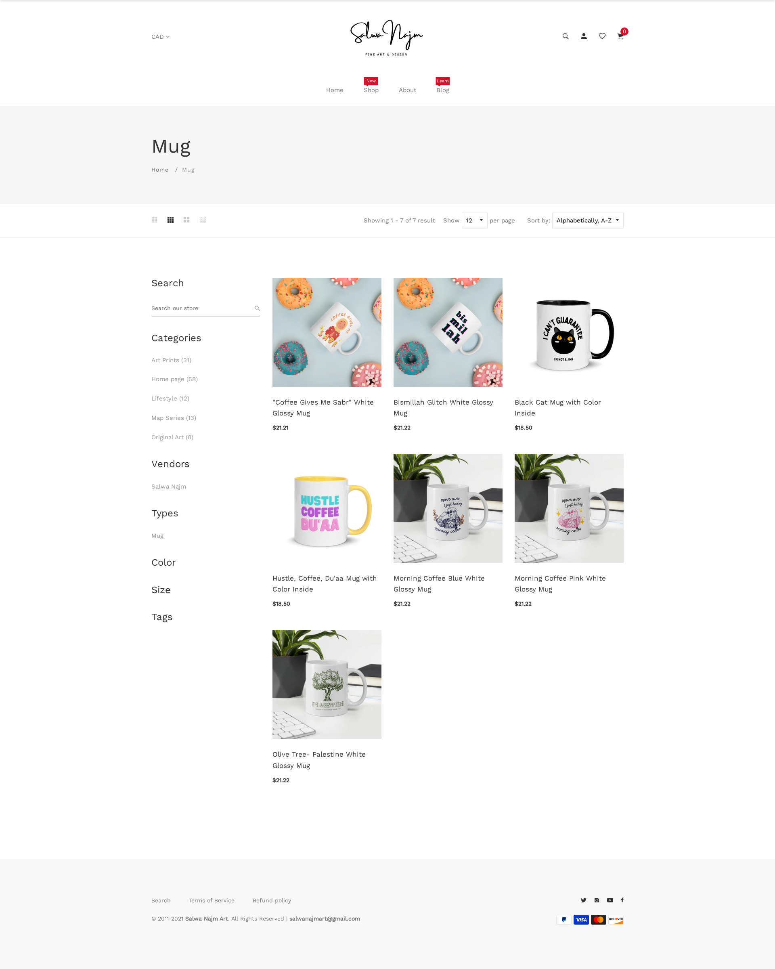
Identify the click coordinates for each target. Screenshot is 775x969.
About (407, 90)
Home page (174, 379)
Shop (371, 86)
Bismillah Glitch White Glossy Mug (443, 407)
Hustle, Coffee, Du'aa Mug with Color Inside (324, 583)
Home (335, 90)
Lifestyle (170, 398)
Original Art (172, 437)
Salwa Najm (168, 486)
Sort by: (538, 220)
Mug (157, 535)
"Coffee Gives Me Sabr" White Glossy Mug (323, 407)
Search (161, 900)
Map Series (173, 418)
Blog (442, 86)
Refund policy (272, 900)
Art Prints (171, 360)
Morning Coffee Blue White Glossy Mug (439, 583)
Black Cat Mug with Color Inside (558, 407)
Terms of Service (212, 900)
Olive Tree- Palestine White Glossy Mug (319, 759)
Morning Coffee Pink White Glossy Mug (560, 583)
